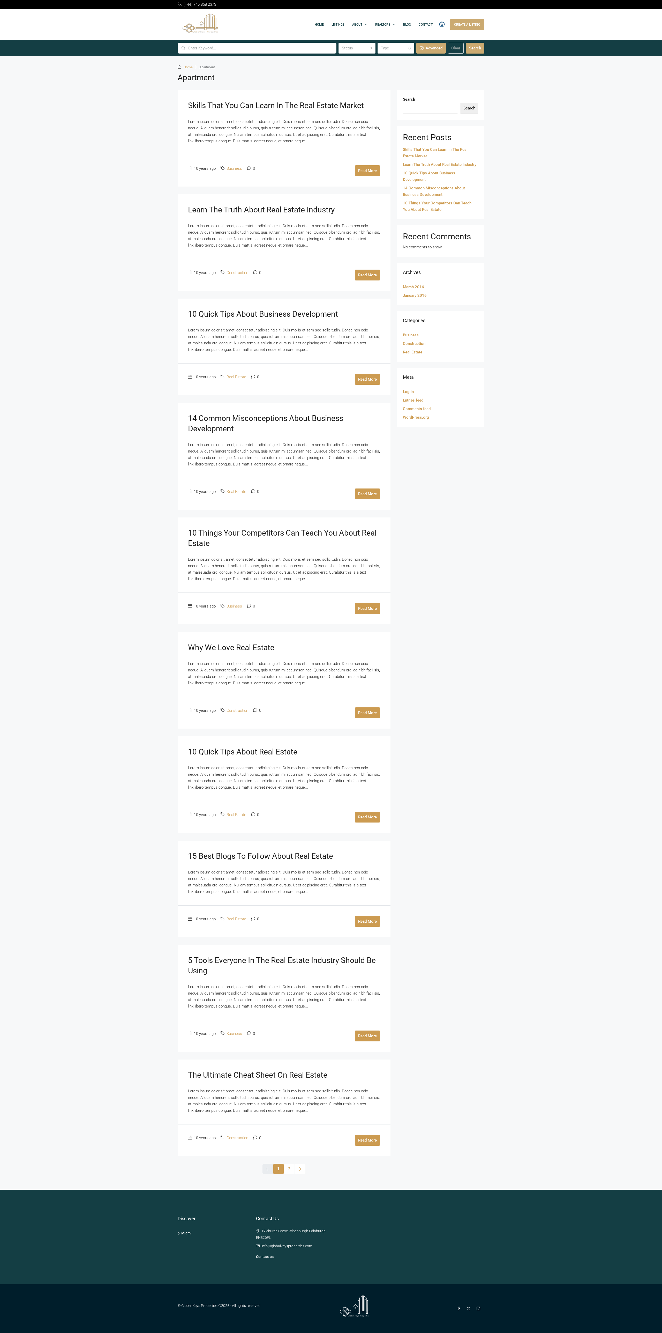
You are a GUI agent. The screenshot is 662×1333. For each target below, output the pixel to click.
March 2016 (413, 287)
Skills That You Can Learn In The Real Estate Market (276, 105)
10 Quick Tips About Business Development (263, 314)
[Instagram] (479, 1309)
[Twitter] (469, 1309)
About (357, 24)
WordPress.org (416, 417)
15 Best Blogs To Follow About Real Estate (260, 856)
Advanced (433, 48)
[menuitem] (442, 24)
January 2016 (415, 295)
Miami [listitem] (186, 1233)
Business (234, 168)
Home (319, 24)
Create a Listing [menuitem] (467, 24)
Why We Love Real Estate (231, 647)
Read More (367, 170)
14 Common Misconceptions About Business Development (434, 191)
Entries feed (413, 400)
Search (475, 48)
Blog (407, 24)
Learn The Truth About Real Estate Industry (261, 209)
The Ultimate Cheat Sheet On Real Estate (257, 1074)
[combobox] (356, 48)
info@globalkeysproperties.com (286, 1246)
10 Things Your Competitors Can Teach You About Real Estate (437, 206)
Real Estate (236, 377)
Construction (237, 272)
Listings (338, 24)
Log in (408, 391)
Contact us (265, 1257)
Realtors (382, 24)
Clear (455, 48)
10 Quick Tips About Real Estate (242, 751)
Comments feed (417, 408)
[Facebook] (460, 1309)
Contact (426, 24)
